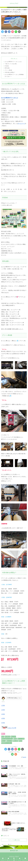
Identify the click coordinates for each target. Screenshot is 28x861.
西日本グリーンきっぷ (7, 742)
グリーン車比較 (8, 70)
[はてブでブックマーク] (9, 31)
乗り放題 (16, 740)
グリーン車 (10, 740)
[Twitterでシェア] (2, 31)
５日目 (3, 722)
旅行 (4, 733)
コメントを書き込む (14, 840)
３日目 (3, 714)
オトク (4, 740)
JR (3, 736)
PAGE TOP (14, 850)
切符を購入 (7, 68)
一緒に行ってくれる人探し (11, 63)
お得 (16, 738)
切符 (21, 740)
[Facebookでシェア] (6, 31)
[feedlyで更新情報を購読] (12, 754)
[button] (19, 31)
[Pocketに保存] (12, 31)
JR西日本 (8, 736)
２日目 (3, 709)
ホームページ (21, 123)
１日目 (3, 705)
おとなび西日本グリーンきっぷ (9, 97)
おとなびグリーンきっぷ (8, 738)
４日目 (3, 718)
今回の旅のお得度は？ (10, 72)
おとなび (14, 736)
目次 (12, 58)
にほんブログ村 (12, 728)
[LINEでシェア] (16, 31)
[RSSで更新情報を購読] (15, 754)
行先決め (7, 66)
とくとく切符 (21, 738)
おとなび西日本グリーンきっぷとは (13, 61)
